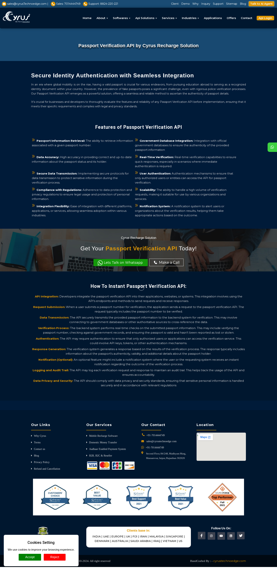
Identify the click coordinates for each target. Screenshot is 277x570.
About (101, 18)
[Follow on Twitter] (241, 535)
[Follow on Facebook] (201, 535)
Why (195, 3)
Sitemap (231, 3)
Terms (37, 442)
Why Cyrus (40, 435)
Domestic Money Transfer (103, 442)
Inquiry (205, 3)
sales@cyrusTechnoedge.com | (27, 3)
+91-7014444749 (155, 435)
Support (218, 3)
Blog (243, 3)
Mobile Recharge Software (103, 435)
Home (87, 18)
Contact (246, 18)
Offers (231, 18)
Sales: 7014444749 (68, 3)
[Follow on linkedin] (231, 536)
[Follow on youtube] (221, 536)
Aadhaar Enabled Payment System (107, 449)
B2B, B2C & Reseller (100, 455)
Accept (29, 557)
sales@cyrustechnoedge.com (161, 441)
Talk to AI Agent (261, 3)
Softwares (121, 18)
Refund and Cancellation (47, 468)
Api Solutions (145, 18)
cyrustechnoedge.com (229, 561)
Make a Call (169, 262)
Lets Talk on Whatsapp (123, 263)
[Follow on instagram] (211, 536)
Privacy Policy (42, 462)
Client (175, 3)
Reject (54, 557)
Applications (213, 18)
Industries (189, 18)
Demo (185, 3)
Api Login (265, 18)
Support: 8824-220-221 (103, 3)
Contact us (39, 449)
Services (168, 18)
